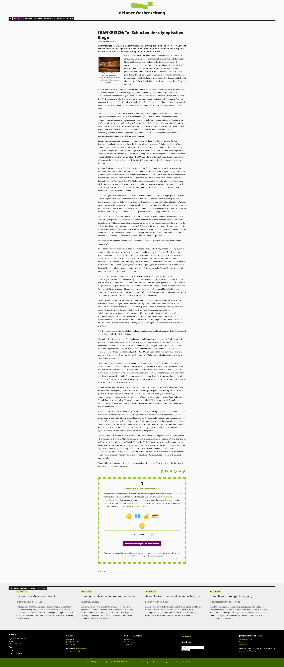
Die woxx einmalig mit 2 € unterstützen (142, 543)
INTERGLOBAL (59, 18)
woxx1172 (101, 571)
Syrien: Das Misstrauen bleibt (35, 596)
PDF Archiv (186, 636)
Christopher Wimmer (24, 602)
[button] (273, 18)
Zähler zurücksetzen (155, 556)
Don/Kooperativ (129, 644)
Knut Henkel (86, 602)
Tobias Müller (103, 41)
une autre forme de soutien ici (129, 506)
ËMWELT (47, 18)
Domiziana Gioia (152, 602)
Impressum (243, 642)
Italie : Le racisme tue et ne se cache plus (172, 596)
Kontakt (69, 636)
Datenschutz (243, 644)
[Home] (10, 18)
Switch (149, 534)
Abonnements (129, 639)
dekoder (179, 558)
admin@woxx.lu (72, 644)
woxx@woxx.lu (81, 648)
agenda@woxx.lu (79, 651)
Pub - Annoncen (130, 642)
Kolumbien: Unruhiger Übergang (231, 596)
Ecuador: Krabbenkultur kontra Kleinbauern (109, 596)
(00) (72, 642)
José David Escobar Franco (220, 602)
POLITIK (28, 18)
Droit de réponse (245, 639)
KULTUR (70, 18)
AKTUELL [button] (17, 18)
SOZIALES (38, 18)
